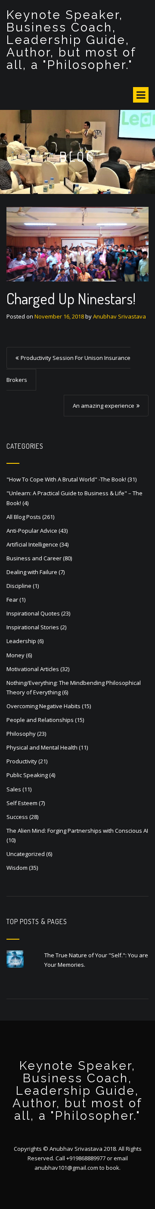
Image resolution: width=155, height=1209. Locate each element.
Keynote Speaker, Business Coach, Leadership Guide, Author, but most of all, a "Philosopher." (71, 40)
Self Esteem (21, 803)
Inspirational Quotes (33, 613)
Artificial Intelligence (32, 544)
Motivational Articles (32, 669)
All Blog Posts (23, 517)
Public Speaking (27, 775)
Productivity (21, 761)
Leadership (21, 641)
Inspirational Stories (32, 627)
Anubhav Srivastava (119, 316)
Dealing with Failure (31, 572)
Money (15, 655)
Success (17, 817)
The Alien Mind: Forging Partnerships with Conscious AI (77, 830)
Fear (12, 599)
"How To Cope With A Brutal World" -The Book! (66, 479)
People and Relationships (40, 720)
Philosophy (21, 733)
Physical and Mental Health (42, 747)
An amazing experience (103, 405)
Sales (13, 789)
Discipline (18, 586)
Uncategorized (25, 854)
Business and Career (34, 558)
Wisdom (17, 868)
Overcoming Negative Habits (43, 706)
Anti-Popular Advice (31, 530)
